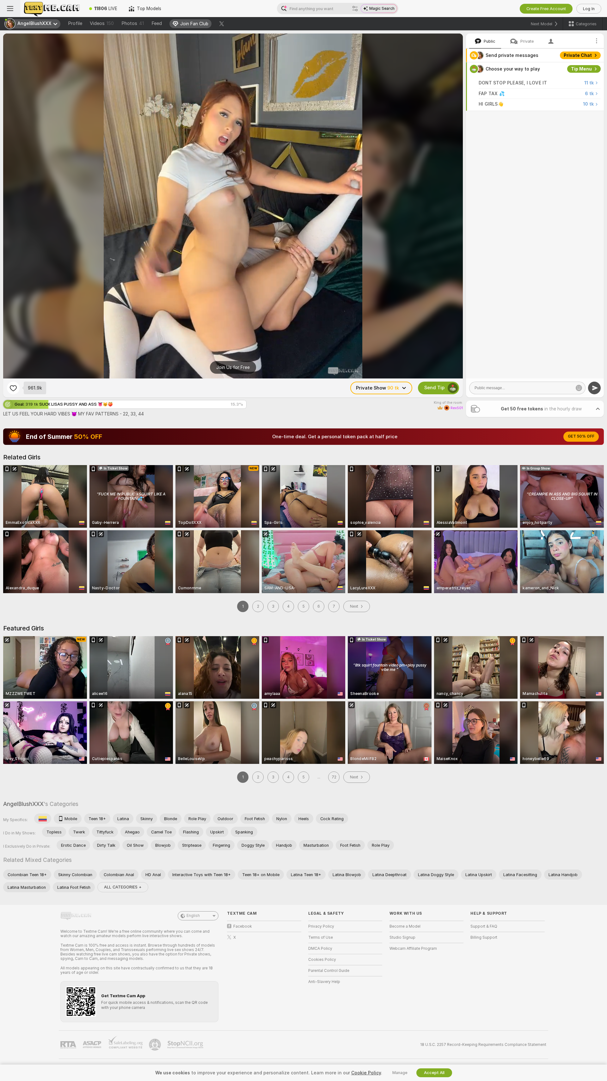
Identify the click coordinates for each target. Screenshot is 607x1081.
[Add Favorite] (13, 388)
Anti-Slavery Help (324, 982)
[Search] (355, 8)
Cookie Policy (366, 1072)
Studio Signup (402, 937)
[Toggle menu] (10, 8)
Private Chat (578, 55)
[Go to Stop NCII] (186, 1044)
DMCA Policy (320, 948)
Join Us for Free (233, 367)
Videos (102, 23)
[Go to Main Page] (51, 8)
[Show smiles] (579, 388)
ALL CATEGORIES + (123, 887)
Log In (589, 8)
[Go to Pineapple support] (155, 1045)
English (193, 915)
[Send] (594, 388)
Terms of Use (320, 937)
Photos (132, 23)
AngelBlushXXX (23, 804)
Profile (75, 23)
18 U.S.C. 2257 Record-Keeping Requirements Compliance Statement (483, 1044)
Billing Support (483, 937)
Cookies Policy (322, 959)
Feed (156, 23)
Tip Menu (581, 68)
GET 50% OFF (581, 436)
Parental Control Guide (328, 970)
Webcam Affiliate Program (413, 948)
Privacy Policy (321, 926)
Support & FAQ (483, 926)
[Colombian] (42, 819)
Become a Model (404, 926)
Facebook (242, 926)
